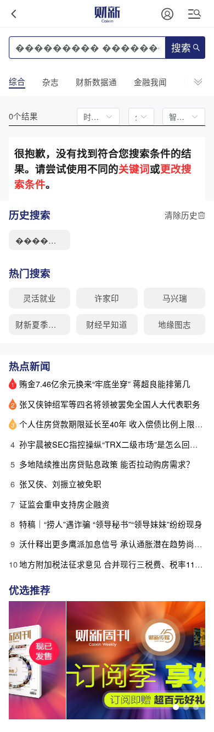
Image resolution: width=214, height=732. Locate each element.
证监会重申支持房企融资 (64, 504)
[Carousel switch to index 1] (175, 706)
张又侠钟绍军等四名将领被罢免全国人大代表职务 (109, 404)
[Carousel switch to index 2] (186, 706)
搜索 (181, 48)
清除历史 (181, 215)
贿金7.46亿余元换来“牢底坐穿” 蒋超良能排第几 (104, 383)
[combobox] (138, 116)
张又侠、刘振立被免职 (60, 483)
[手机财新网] (107, 13)
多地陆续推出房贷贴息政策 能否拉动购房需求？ (106, 464)
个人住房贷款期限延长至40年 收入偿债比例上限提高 (115, 424)
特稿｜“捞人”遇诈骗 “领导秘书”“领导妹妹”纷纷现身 (110, 524)
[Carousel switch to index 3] (196, 706)
